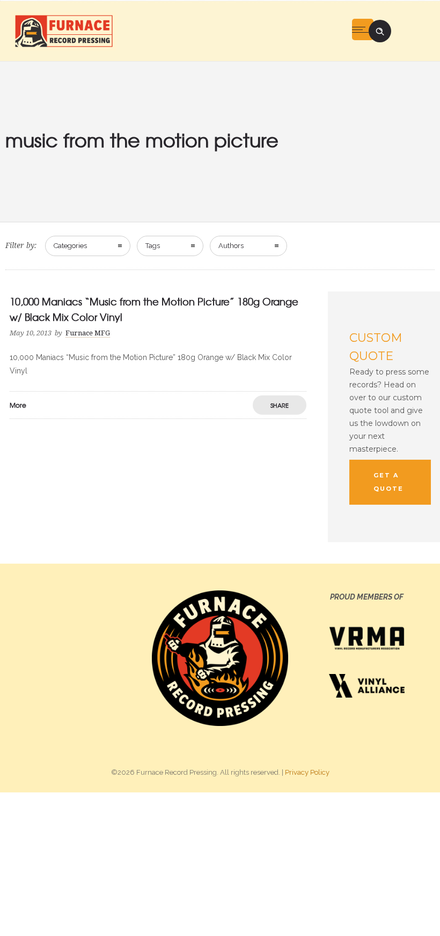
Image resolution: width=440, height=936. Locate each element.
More (18, 405)
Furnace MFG (87, 333)
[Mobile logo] (220, 863)
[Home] (63, 30)
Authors (231, 246)
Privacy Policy (307, 772)
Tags (152, 246)
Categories (70, 246)
